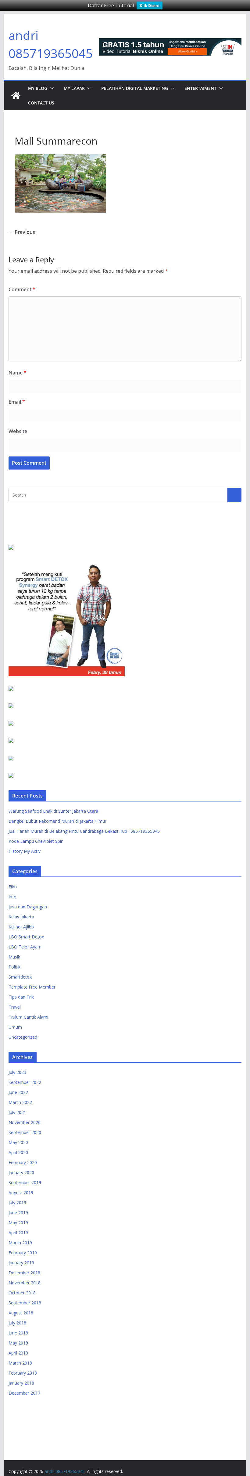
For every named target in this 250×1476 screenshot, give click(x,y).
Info (12, 897)
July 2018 (17, 1323)
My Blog (37, 88)
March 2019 (20, 1242)
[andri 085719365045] (16, 95)
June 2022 (18, 1092)
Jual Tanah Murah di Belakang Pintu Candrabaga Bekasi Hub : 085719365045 (84, 831)
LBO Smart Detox (26, 937)
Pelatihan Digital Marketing (134, 88)
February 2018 (23, 1373)
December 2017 (24, 1393)
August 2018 (21, 1313)
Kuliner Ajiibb (21, 927)
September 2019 (25, 1182)
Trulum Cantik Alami (28, 1017)
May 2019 (18, 1222)
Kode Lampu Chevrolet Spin (36, 841)
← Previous (22, 232)
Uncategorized (23, 1037)
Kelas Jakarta (21, 917)
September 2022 (25, 1082)
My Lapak (74, 88)
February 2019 (23, 1253)
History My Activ (25, 851)
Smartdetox (20, 977)
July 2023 (17, 1072)
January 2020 (21, 1172)
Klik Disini (149, 5)
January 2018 (21, 1383)
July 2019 (17, 1202)
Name (18, 372)
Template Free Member (32, 987)
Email (17, 401)
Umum (15, 1027)
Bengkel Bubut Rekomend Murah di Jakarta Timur (57, 821)
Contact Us (41, 103)
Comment (22, 289)
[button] (50, 88)
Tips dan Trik (21, 997)
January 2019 (21, 1263)
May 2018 (18, 1343)
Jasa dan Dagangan (28, 907)
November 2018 (25, 1283)
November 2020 (25, 1122)
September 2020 (25, 1132)
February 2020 (23, 1162)
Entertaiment (200, 88)
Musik (14, 957)
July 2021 (17, 1112)
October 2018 (22, 1293)
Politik (14, 967)
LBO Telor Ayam (25, 947)
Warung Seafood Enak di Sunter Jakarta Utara (53, 811)
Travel (15, 1007)
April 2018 (18, 1353)
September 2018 (25, 1303)
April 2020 (18, 1152)
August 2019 (21, 1192)
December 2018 (24, 1273)
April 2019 (18, 1232)
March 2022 (20, 1102)
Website (18, 431)
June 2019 (18, 1212)
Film (13, 887)
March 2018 (20, 1363)
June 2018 (18, 1333)
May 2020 (18, 1142)
